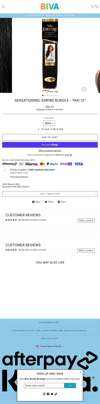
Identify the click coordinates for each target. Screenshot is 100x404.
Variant (49, 118)
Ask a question (50, 194)
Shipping (40, 109)
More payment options (50, 151)
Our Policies (49, 338)
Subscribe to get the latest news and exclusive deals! (49, 330)
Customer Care (49, 322)
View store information (19, 177)
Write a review (86, 221)
